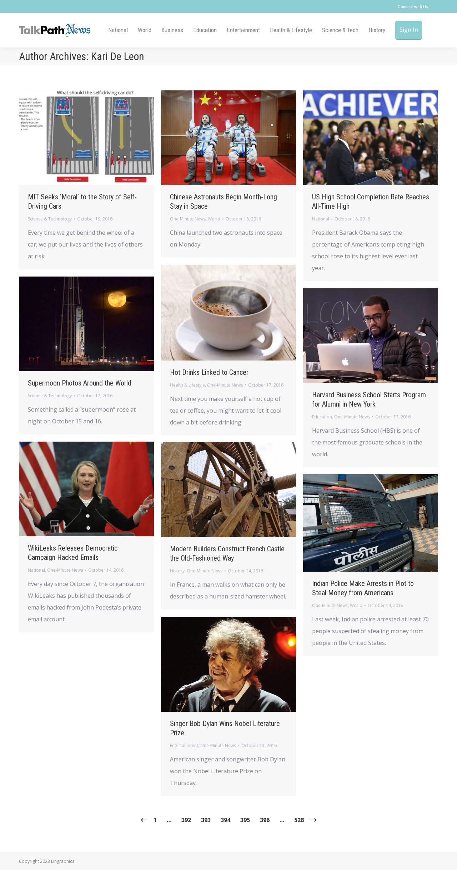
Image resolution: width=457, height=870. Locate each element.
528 (299, 820)
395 (245, 820)
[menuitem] (118, 30)
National (320, 219)
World (214, 219)
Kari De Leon (117, 56)
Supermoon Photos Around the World (79, 383)
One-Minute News (188, 219)
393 (206, 820)
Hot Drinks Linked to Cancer (209, 372)
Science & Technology (50, 219)
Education (322, 417)
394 (225, 820)
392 (186, 820)
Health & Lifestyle (187, 385)
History (177, 571)
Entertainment (184, 745)
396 (265, 820)
